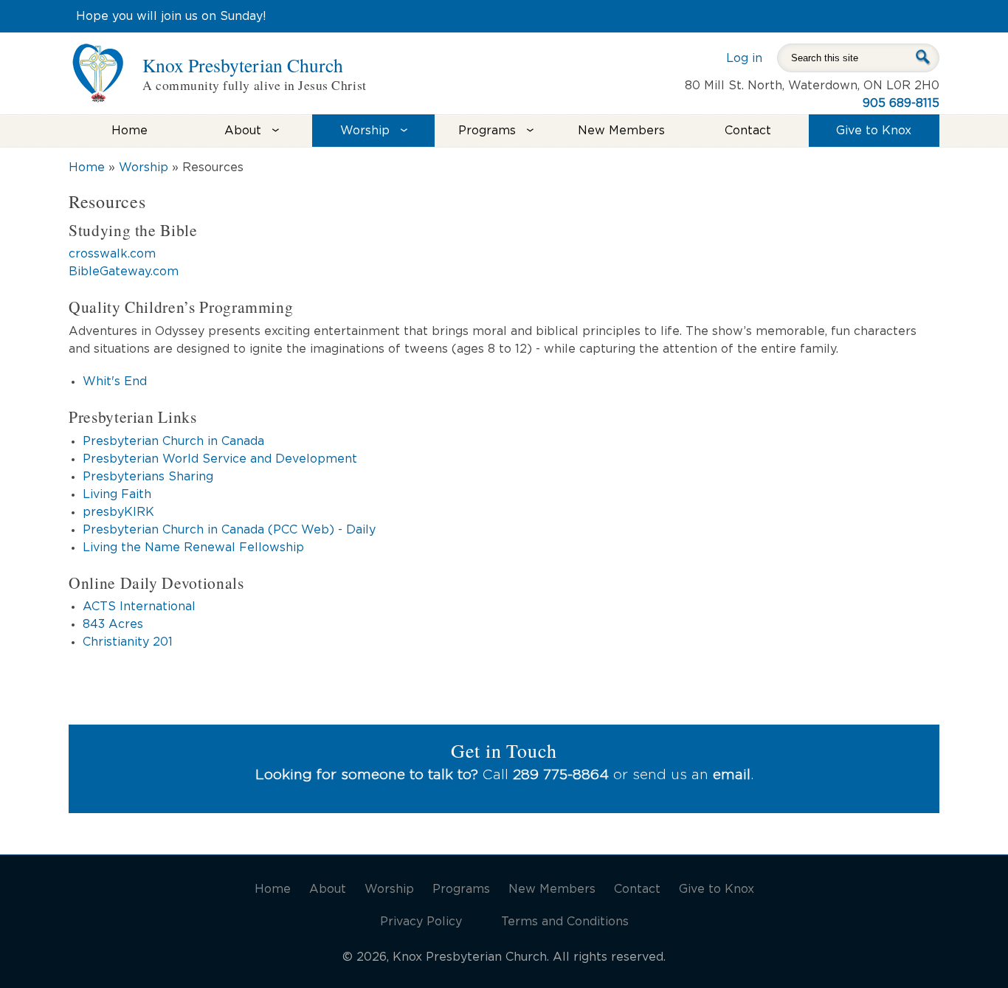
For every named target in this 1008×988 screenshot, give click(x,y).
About (242, 131)
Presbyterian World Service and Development (220, 459)
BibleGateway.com (124, 271)
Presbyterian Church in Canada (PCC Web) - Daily (229, 530)
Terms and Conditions (565, 921)
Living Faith (117, 494)
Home (129, 131)
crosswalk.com (112, 254)
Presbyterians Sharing (148, 477)
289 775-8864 (561, 775)
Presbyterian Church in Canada (173, 441)
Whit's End (115, 381)
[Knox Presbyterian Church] (98, 94)
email (731, 775)
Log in (744, 58)
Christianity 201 (128, 642)
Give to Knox (873, 131)
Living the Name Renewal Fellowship (193, 547)
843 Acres (113, 624)
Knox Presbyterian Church (242, 64)
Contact (748, 131)
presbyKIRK (118, 512)
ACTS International (139, 606)
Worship (365, 131)
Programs (487, 131)
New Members (621, 131)
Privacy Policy (421, 921)
